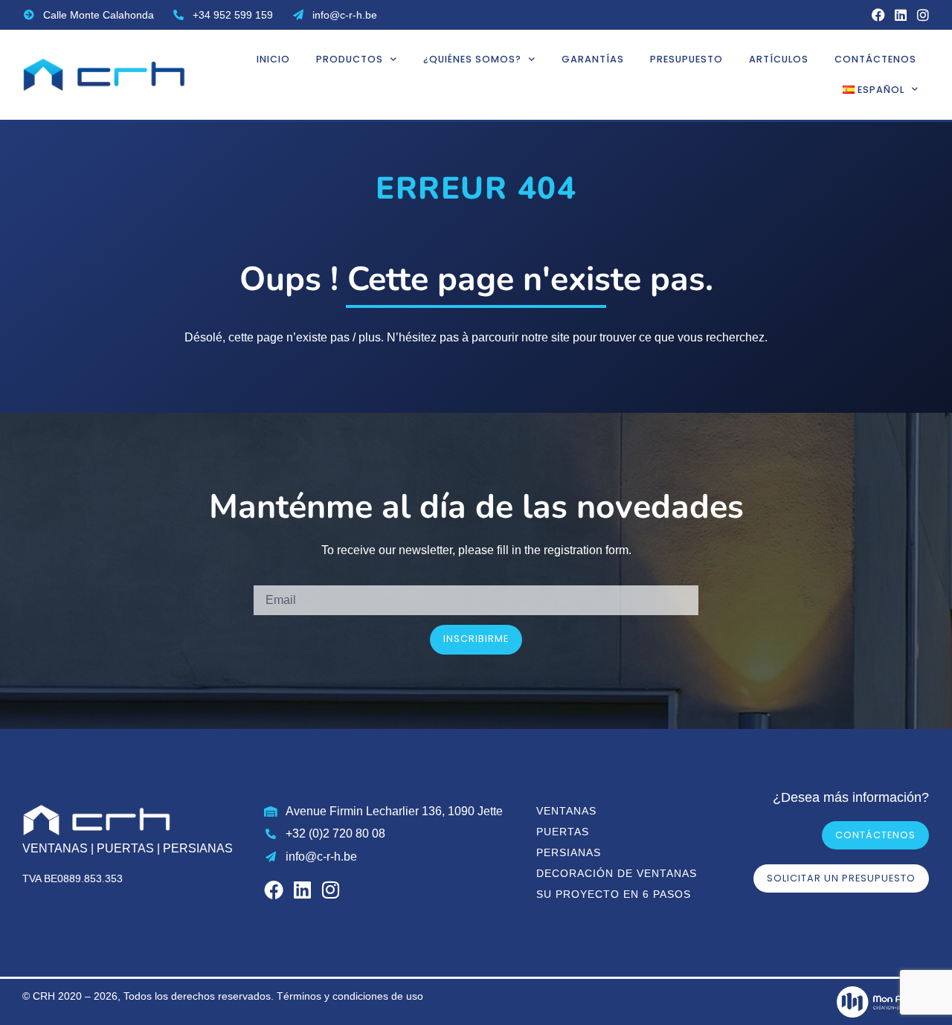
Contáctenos (875, 59)
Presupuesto (686, 59)
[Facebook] (878, 15)
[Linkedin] (900, 15)
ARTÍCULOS (778, 59)
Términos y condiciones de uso (350, 996)
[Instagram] (923, 15)
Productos (349, 59)
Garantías (593, 59)
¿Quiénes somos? (472, 59)
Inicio (273, 59)
